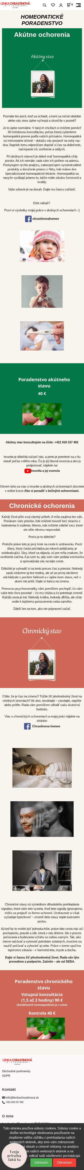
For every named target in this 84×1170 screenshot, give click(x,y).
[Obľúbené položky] (53, 5)
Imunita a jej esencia (45, 470)
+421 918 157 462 (66, 442)
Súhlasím (41, 1162)
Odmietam (64, 1162)
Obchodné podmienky (16, 1071)
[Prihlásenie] (61, 5)
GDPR (6, 1075)
